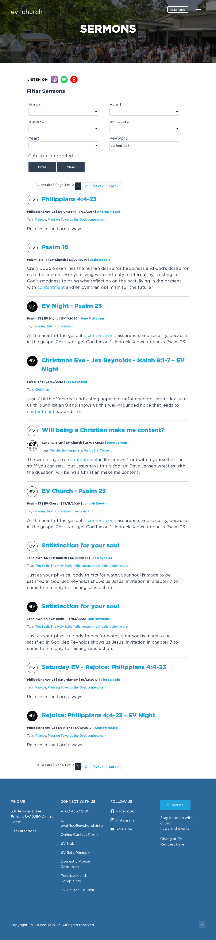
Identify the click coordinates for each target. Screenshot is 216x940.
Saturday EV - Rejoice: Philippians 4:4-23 (104, 667)
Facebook (125, 811)
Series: (35, 104)
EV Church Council (77, 890)
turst (50, 511)
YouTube (124, 829)
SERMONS (177, 9)
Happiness (74, 450)
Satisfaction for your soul (80, 545)
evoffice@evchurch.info (82, 825)
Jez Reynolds (76, 382)
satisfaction (110, 565)
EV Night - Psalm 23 (72, 306)
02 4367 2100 (77, 811)
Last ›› (114, 186)
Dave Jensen (117, 443)
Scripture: (119, 121)
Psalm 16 (55, 247)
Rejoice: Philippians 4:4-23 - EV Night (98, 715)
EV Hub (67, 843)
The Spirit (42, 565)
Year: (33, 138)
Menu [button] (193, 9)
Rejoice (40, 219)
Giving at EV (171, 839)
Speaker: (37, 121)
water (124, 565)
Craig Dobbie (100, 260)
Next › (98, 186)
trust (50, 326)
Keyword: (119, 138)
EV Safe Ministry (75, 852)
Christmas (42, 389)
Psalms (40, 326)
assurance (82, 511)
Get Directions (23, 831)
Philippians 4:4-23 (69, 199)
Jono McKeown (92, 318)
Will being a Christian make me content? (103, 430)
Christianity (58, 450)
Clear (71, 167)
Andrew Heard (108, 212)
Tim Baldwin (110, 680)
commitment (64, 326)
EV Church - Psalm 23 (74, 491)
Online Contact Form (79, 834)
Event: (116, 104)
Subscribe (175, 805)
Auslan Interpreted (52, 155)
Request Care (172, 844)
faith (76, 565)
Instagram (125, 820)
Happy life (91, 450)
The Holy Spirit (61, 565)
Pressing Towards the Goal (67, 219)
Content (106, 450)
